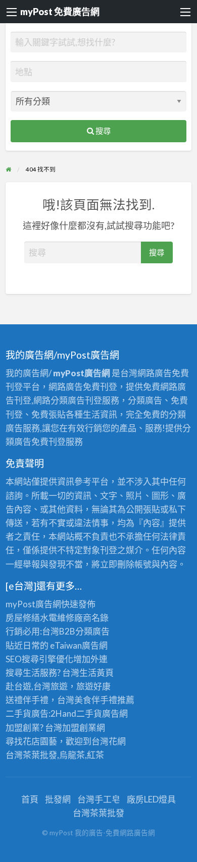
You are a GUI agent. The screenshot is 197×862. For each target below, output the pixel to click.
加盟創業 (79, 727)
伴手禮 (104, 700)
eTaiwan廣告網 (79, 645)
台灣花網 (108, 741)
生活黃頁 (96, 672)
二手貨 (89, 713)
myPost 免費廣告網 (60, 11)
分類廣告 (92, 631)
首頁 (29, 799)
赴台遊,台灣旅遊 (37, 686)
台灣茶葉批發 (31, 755)
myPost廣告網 (33, 604)
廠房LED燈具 (151, 799)
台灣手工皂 (98, 799)
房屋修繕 (23, 617)
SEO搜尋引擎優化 (39, 659)
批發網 (58, 799)
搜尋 (102, 130)
